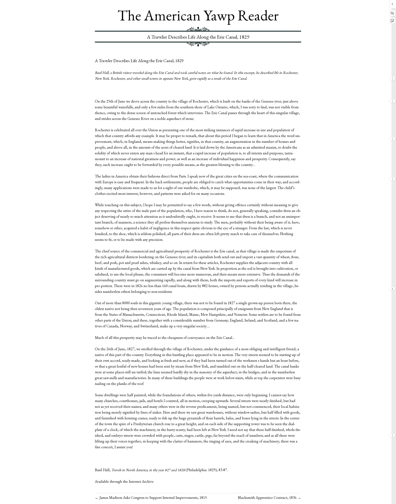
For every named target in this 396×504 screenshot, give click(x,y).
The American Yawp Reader (198, 15)
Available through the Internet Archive (124, 481)
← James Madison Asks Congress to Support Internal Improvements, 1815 (151, 497)
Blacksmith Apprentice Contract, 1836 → (269, 497)
